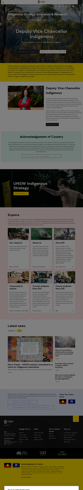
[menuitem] (10, 20)
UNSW (9, 6)
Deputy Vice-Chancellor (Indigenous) (17, 11)
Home (9, 20)
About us (16, 20)
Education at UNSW (23, 439)
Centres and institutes (69, 439)
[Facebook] (63, 6)
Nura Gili (31, 20)
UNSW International (38, 432)
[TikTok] (69, 6)
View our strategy (20, 193)
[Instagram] (66, 6)
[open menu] (3, 2)
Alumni (20, 441)
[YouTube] (73, 6)
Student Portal (37, 437)
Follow (55, 6)
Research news (52, 438)
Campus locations (68, 437)
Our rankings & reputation (70, 432)
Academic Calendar (38, 439)
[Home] (41, 2)
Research (38, 20)
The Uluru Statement (26, 477)
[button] (27, 52)
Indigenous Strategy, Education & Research (37, 14)
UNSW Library (67, 441)
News (45, 20)
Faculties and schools (69, 435)
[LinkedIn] (59, 6)
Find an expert (22, 435)
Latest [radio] (19, 330)
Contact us (21, 432)
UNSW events (52, 436)
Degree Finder (37, 435)
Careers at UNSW (23, 437)
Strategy (23, 20)
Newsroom (51, 433)
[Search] (80, 2)
